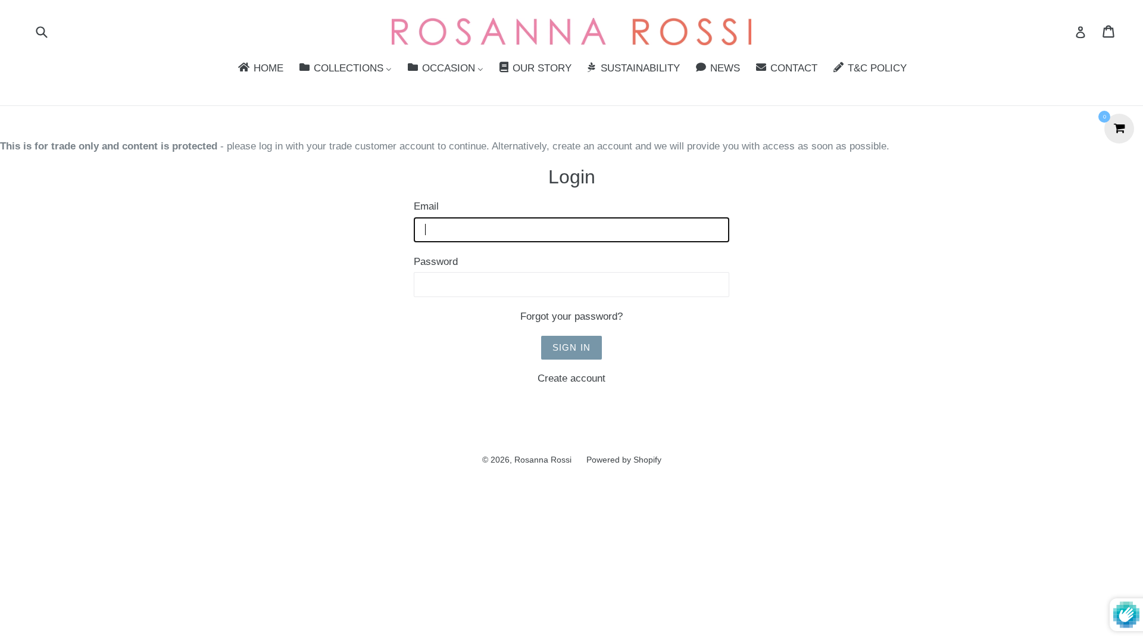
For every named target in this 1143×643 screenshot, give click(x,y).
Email (426, 206)
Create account (571, 378)
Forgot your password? (571, 316)
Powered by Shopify (623, 459)
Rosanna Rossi (543, 459)
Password (436, 261)
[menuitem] (260, 68)
